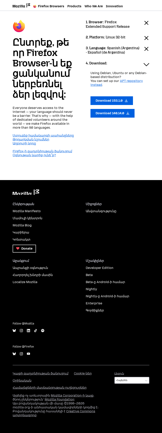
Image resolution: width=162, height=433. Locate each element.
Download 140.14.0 (110, 113)
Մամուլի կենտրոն (27, 218)
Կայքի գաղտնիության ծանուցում (40, 373)
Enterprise (94, 303)
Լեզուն (119, 373)
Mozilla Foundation (59, 399)
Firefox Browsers (51, 6)
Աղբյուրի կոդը (24, 143)
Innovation (114, 6)
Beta (89, 275)
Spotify (42, 330)
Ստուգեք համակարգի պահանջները (43, 135)
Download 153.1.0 (109, 100)
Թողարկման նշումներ (31, 139)
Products (74, 6)
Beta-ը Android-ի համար (105, 282)
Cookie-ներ (83, 373)
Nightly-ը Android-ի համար (107, 296)
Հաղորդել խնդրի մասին (33, 275)
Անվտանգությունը (101, 211)
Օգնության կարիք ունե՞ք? (34, 155)
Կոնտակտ (21, 239)
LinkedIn (28, 330)
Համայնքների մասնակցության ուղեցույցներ (50, 387)
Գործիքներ (95, 310)
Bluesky (14, 330)
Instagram (21, 330)
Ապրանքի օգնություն (30, 268)
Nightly (91, 289)
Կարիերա (21, 232)
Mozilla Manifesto (27, 211)
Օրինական (22, 380)
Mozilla (26, 192)
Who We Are (94, 6)
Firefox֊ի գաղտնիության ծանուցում (42, 151)
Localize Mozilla (25, 282)
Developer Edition (99, 268)
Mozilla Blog (22, 225)
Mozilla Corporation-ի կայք (72, 395)
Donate (26, 248)
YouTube (28, 354)
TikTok (35, 330)
